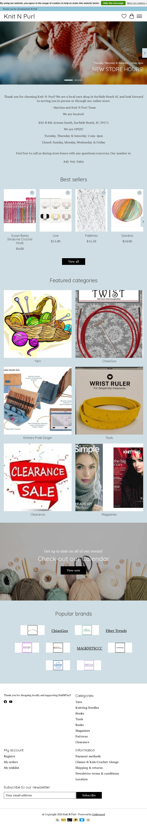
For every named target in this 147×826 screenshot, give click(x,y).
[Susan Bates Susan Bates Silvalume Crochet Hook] (20, 210)
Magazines (109, 514)
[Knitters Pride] (27, 648)
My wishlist (11, 768)
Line (55, 236)
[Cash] (88, 820)
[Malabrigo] (120, 648)
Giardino (127, 236)
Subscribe (89, 795)
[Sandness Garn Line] (56, 210)
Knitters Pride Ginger (37, 438)
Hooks (79, 713)
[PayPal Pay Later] (75, 820)
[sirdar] (89, 665)
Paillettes (91, 236)
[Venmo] (81, 820)
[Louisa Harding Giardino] (127, 210)
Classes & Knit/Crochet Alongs (96, 762)
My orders (11, 762)
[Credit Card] (57, 820)
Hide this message (113, 3)
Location (81, 779)
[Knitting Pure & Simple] (58, 648)
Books (79, 725)
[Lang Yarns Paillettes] (91, 210)
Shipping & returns (89, 768)
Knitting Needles (87, 708)
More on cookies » (137, 3)
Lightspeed (98, 814)
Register (9, 756)
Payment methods (88, 756)
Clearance (37, 514)
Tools (109, 438)
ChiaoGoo (109, 361)
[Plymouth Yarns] (58, 665)
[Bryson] (32, 630)
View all (73, 261)
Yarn (38, 361)
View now (73, 570)
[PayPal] (63, 820)
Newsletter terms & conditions (97, 773)
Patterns (81, 736)
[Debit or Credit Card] (69, 820)
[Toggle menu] (139, 16)
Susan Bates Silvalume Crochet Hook (20, 239)
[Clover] (87, 630)
